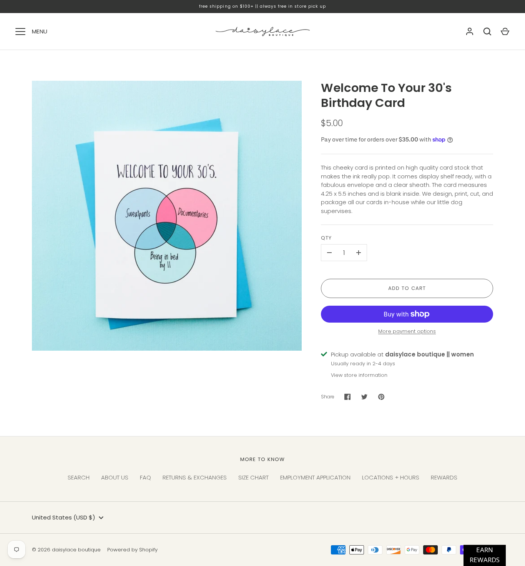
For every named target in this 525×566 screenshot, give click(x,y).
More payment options (407, 331)
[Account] (469, 31)
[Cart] (505, 31)
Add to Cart (407, 288)
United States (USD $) (63, 517)
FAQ (145, 477)
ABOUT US (114, 477)
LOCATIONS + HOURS (390, 477)
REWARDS (444, 477)
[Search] (487, 31)
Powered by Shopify (132, 549)
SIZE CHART (253, 477)
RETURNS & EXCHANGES (195, 477)
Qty (326, 237)
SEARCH (79, 477)
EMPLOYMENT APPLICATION (315, 477)
